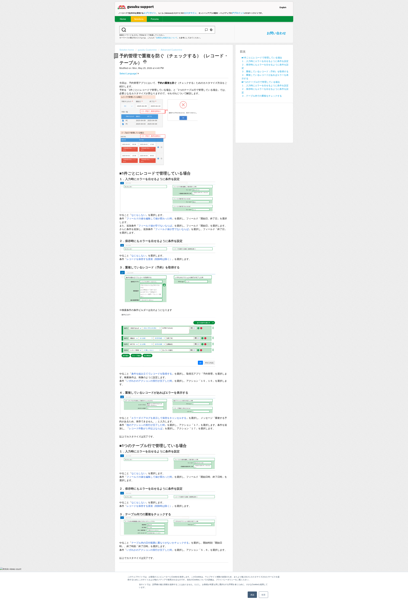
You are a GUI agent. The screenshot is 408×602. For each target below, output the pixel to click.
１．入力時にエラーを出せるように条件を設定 (265, 61)
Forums (155, 19)
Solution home (127, 49)
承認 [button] (252, 594)
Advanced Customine (171, 49)
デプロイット (238, 12)
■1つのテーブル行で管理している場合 (261, 81)
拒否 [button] (263, 594)
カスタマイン (190, 12)
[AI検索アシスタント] (206, 30)
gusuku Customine (147, 49)
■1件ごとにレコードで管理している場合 (262, 57)
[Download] (198, 267)
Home (123, 19)
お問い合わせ (276, 33)
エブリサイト (150, 12)
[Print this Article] (145, 61)
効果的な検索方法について (166, 37)
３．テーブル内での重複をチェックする (262, 95)
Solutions (138, 19)
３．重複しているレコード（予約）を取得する (265, 71)
